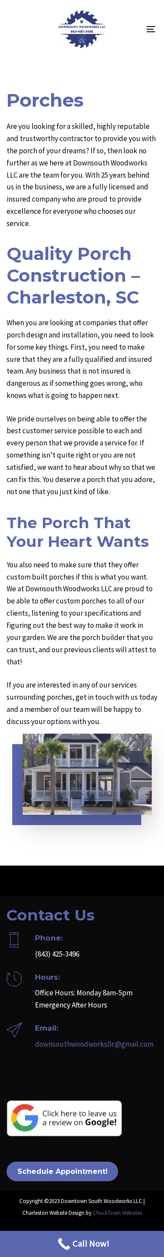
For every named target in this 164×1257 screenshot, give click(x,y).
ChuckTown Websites (117, 1213)
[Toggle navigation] (130, 29)
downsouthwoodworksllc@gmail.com (94, 1044)
